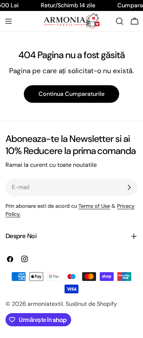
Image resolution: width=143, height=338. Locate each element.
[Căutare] (119, 21)
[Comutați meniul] (8, 21)
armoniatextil (45, 304)
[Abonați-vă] (129, 187)
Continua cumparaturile (71, 94)
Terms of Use (94, 206)
